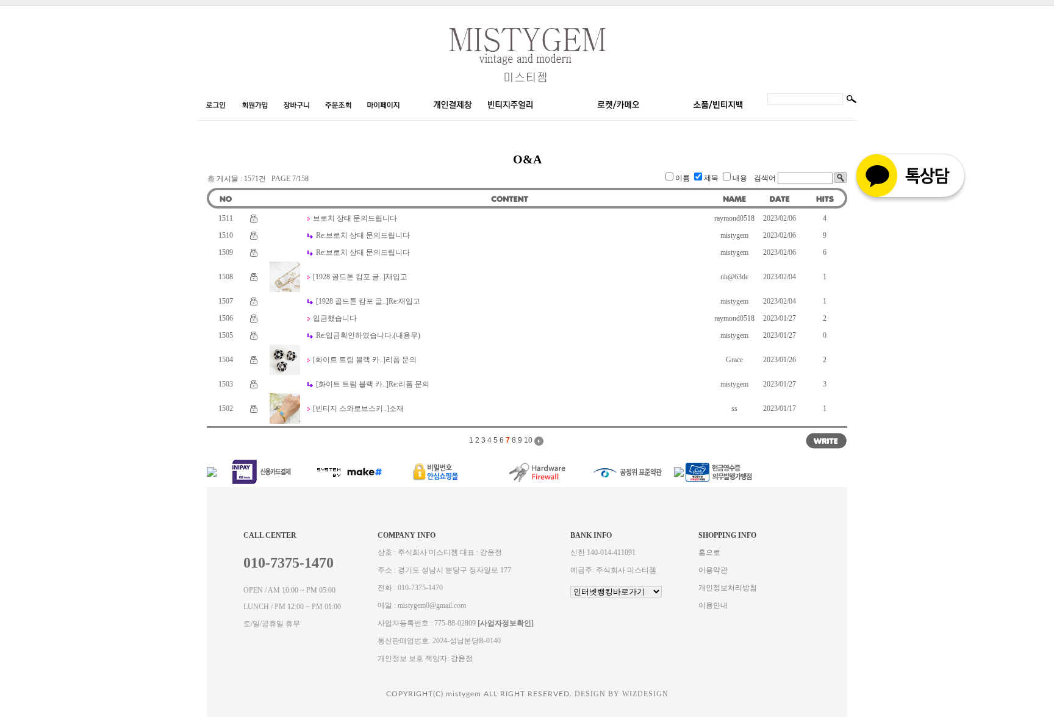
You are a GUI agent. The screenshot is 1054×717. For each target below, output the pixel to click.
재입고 (396, 277)
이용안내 (713, 605)
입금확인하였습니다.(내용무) (368, 335)
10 (528, 440)
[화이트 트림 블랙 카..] (349, 359)
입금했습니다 (335, 318)
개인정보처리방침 (727, 587)
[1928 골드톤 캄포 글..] (349, 277)
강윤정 (462, 658)
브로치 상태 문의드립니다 (355, 218)
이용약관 (713, 570)
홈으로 (709, 552)
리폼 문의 (401, 359)
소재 (396, 408)
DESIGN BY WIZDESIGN (622, 694)
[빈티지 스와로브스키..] (351, 408)
